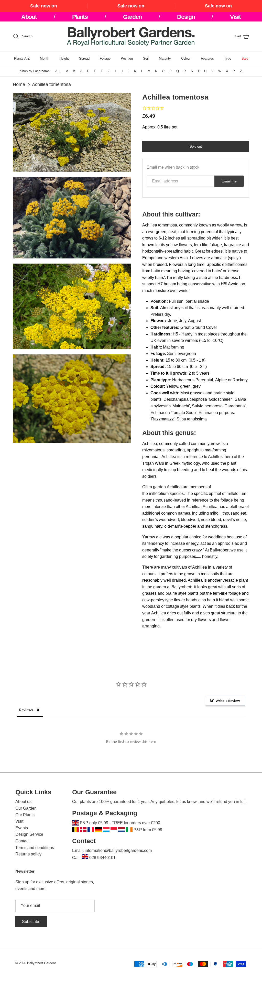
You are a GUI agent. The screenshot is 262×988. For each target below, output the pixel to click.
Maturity (165, 58)
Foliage (105, 58)
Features (207, 58)
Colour (186, 58)
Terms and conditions (34, 847)
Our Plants (25, 815)
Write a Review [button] (228, 700)
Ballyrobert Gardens (42, 963)
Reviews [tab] (26, 709)
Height (64, 58)
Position (127, 58)
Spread (84, 58)
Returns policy (28, 854)
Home (19, 84)
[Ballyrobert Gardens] (131, 36)
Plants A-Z (22, 58)
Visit (19, 821)
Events (21, 828)
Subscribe (31, 921)
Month (44, 58)
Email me (229, 181)
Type (227, 58)
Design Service (29, 834)
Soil (146, 58)
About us (23, 801)
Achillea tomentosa (51, 84)
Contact (22, 841)
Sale (245, 58)
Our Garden (26, 808)
